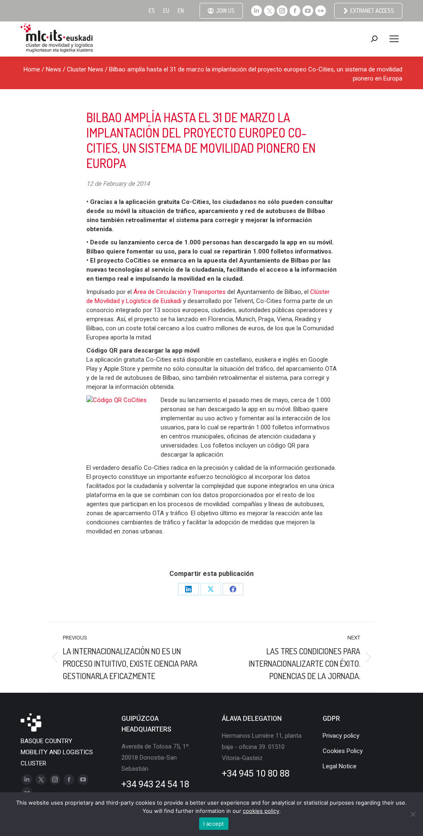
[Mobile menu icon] (394, 39)
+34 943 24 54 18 (155, 784)
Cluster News (85, 69)
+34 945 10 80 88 (256, 773)
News (53, 69)
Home (32, 69)
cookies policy (261, 811)
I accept (213, 823)
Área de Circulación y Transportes (180, 292)
